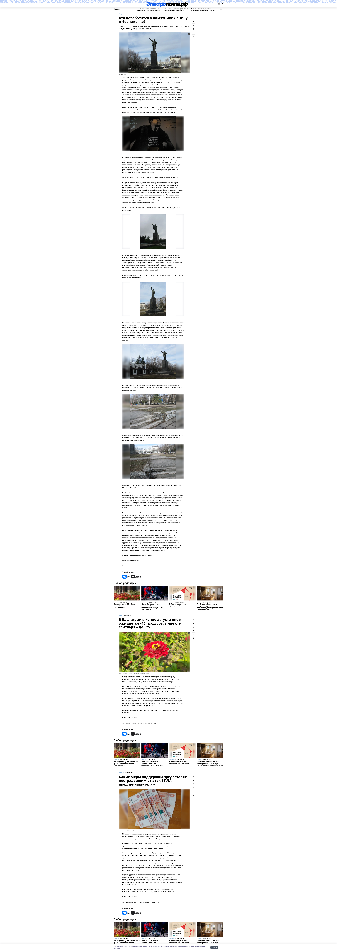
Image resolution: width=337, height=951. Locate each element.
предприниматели (145, 902)
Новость (117, 9)
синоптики (141, 723)
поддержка (129, 902)
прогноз (134, 723)
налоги (153, 902)
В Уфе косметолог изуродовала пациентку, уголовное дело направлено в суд (203, 9)
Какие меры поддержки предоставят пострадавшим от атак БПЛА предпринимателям (176, 9)
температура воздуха (151, 723)
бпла (157, 902)
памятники (134, 566)
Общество (122, 14)
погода (128, 723)
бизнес (136, 902)
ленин (128, 566)
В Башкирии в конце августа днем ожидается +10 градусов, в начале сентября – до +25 (148, 9)
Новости (121, 773)
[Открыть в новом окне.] (126, 577)
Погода (121, 615)
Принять (214, 947)
